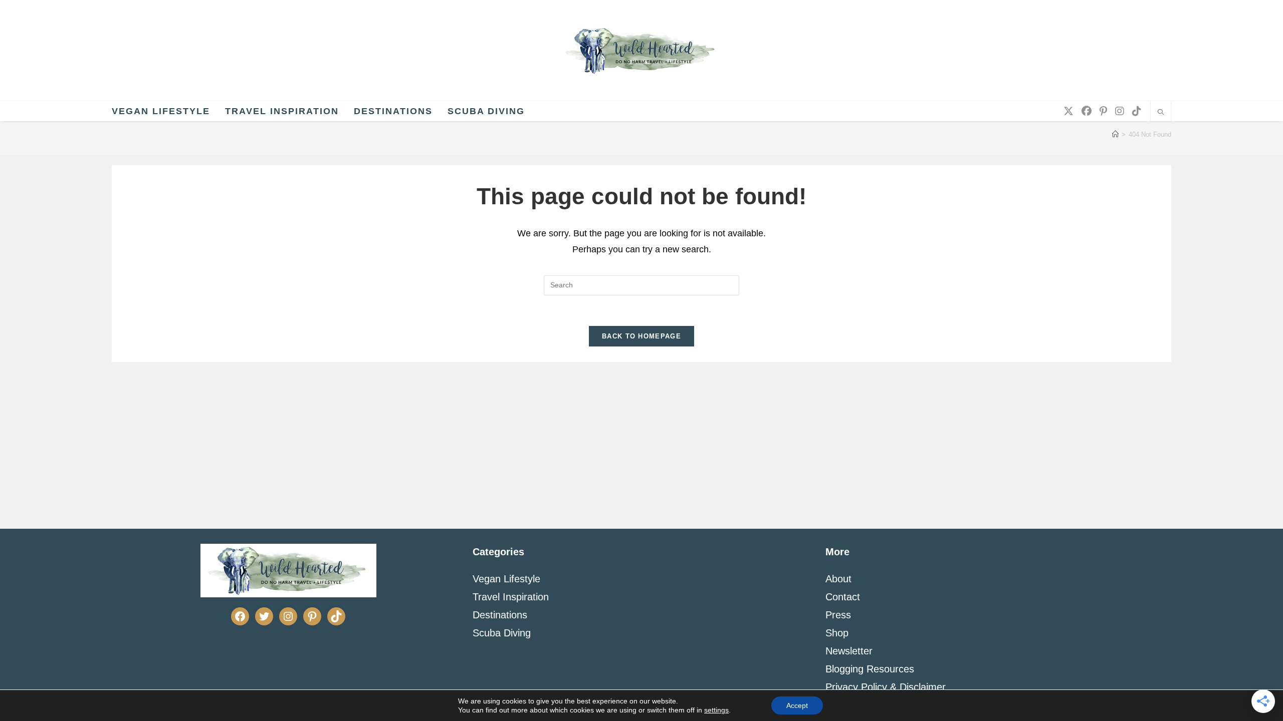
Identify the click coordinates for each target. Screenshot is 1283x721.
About (838, 578)
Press (838, 614)
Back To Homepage (641, 336)
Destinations (500, 614)
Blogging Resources (869, 668)
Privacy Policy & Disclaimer (885, 686)
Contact (842, 596)
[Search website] (1161, 113)
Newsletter (849, 650)
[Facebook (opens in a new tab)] (1087, 111)
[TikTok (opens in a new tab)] (1136, 111)
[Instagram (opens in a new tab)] (1119, 111)
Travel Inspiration (511, 596)
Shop (836, 632)
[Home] (1115, 134)
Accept (797, 705)
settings (716, 710)
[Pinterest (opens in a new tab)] (1103, 111)
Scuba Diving (502, 632)
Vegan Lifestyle (506, 578)
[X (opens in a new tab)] (1068, 111)
